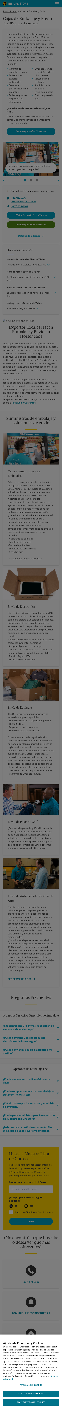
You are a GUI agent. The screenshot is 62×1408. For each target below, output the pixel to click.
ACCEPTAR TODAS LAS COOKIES (31, 1402)
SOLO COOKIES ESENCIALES (31, 1394)
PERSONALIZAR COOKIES (31, 1385)
